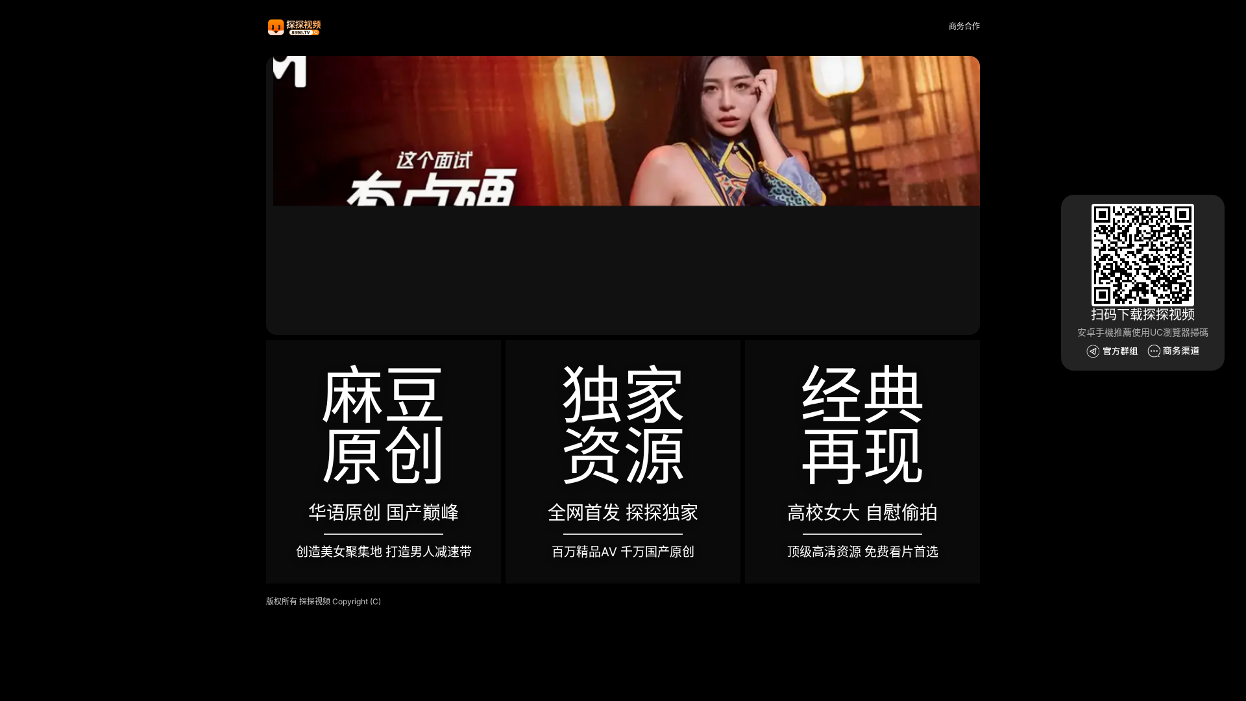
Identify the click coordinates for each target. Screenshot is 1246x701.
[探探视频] (295, 27)
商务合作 (964, 26)
